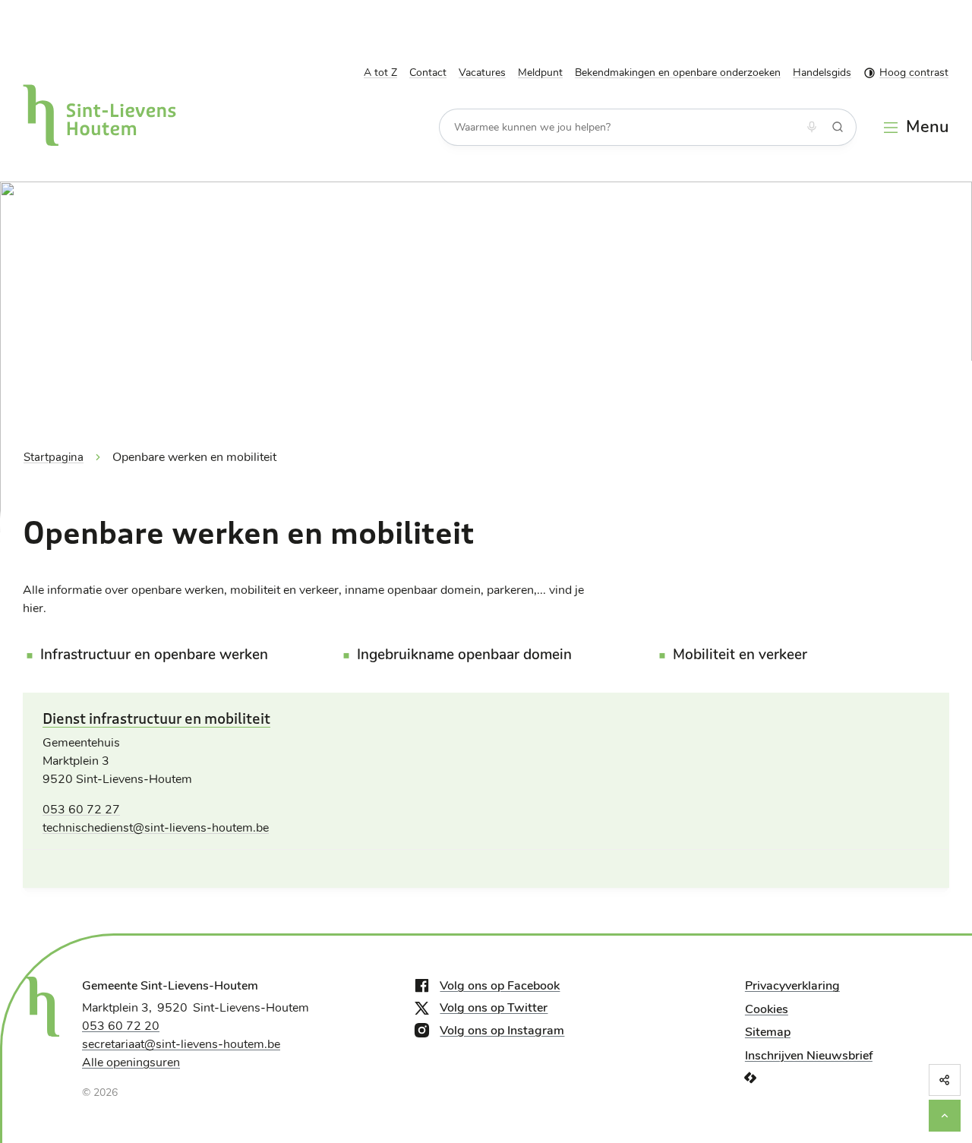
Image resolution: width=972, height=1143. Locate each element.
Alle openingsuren (131, 1062)
